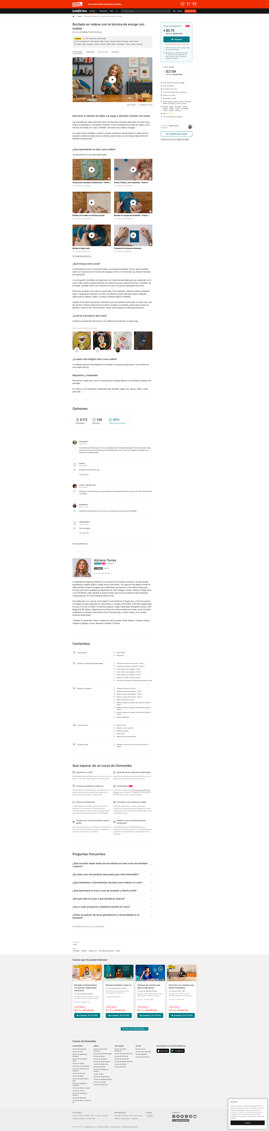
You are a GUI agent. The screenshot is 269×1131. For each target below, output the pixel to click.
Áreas (96, 1046)
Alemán (97, 44)
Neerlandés (120, 44)
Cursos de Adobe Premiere (123, 1061)
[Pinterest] (182, 1116)
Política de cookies (115, 1126)
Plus (111, 11)
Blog (136, 1115)
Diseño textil (93, 950)
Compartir (133, 105)
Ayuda (140, 1115)
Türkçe (127, 44)
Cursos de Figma (120, 1067)
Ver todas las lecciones (81, 256)
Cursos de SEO (98, 1074)
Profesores (134, 1118)
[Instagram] (186, 1116)
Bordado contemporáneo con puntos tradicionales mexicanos (85, 988)
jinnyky (82, 463)
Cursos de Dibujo (99, 1056)
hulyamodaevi (84, 522)
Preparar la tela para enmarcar (127, 248)
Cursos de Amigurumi (101, 1084)
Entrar (179, 11)
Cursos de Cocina (78, 1090)
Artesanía (76, 950)
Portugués (90, 44)
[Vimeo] (190, 1116)
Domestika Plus (90, 1118)
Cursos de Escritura (79, 1073)
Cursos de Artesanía (100, 1059)
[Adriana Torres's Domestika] (105, 568)
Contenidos (90, 52)
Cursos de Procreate (121, 1056)
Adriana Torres (87, 32)
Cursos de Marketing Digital (103, 1079)
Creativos (98, 1115)
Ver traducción (84, 474)
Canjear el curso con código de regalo (175, 139)
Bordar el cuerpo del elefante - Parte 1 (131, 215)
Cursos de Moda (78, 1076)
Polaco (114, 44)
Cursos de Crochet (100, 1082)
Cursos (79, 16)
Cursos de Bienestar (79, 1098)
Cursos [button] (92, 11)
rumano (133, 44)
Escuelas (104, 1115)
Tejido (118, 950)
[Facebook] (173, 1116)
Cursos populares (141, 1054)
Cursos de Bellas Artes (101, 1064)
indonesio (139, 44)
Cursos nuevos (140, 1049)
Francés (102, 44)
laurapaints (83, 441)
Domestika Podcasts (79, 1118)
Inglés (84, 44)
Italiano (109, 44)
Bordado (84, 950)
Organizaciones (125, 1118)
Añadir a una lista (146, 105)
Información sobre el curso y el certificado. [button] (88, 926)
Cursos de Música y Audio (81, 1088)
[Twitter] (178, 1116)
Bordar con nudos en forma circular (89, 215)
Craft (75, 944)
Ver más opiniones (80, 543)
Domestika (118, 1115)
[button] (117, 11)
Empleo (87, 1115)
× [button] (267, 4)
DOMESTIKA (80, 11)
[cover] (112, 79)
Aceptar (248, 1123)
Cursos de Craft (78, 1051)
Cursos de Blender (121, 1064)
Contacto (125, 1115)
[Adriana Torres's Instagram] (108, 568)
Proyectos (103, 11)
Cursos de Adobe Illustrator (124, 1053)
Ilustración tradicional (106, 950)
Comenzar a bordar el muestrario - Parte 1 (91, 182)
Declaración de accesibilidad (129, 1126)
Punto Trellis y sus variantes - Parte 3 (131, 182)
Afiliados (117, 1118)
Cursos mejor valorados (143, 1051)
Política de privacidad (103, 1126)
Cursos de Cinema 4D (122, 1059)
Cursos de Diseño (78, 1063)
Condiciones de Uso (89, 1126)
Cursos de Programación (102, 1076)
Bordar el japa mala (81, 248)
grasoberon (83, 505)
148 (104, 38)
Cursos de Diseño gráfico (102, 1061)
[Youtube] (194, 1116)
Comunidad (103, 52)
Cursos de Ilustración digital (103, 1053)
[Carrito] (174, 11)
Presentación (77, 52)
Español (78, 44)
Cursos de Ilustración (79, 1049)
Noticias (131, 1115)
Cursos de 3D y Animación (81, 1066)
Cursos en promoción (143, 1057)
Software (119, 1046)
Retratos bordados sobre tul (118, 985)
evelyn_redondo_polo (87, 485)
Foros (92, 1115)
